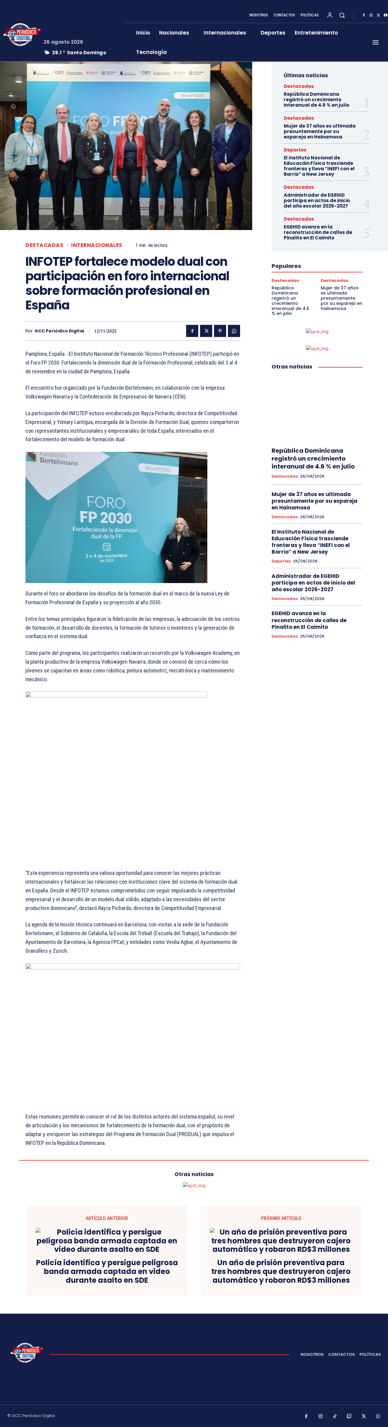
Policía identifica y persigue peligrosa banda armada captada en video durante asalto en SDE (107, 1272)
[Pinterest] (220, 331)
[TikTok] (335, 1416)
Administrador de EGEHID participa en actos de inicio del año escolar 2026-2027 (317, 200)
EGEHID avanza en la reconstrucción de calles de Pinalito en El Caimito (318, 232)
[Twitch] (349, 1416)
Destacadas (44, 245)
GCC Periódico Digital (59, 331)
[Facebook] (363, 15)
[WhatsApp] (234, 331)
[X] (378, 15)
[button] (342, 15)
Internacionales (96, 245)
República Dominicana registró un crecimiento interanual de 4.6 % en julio (316, 99)
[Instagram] (371, 15)
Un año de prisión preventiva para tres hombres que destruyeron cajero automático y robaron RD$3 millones (281, 1272)
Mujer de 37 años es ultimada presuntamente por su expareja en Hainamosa (320, 131)
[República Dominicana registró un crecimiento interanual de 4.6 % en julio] (317, 409)
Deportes (295, 150)
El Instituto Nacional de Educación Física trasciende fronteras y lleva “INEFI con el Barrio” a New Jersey (319, 166)
